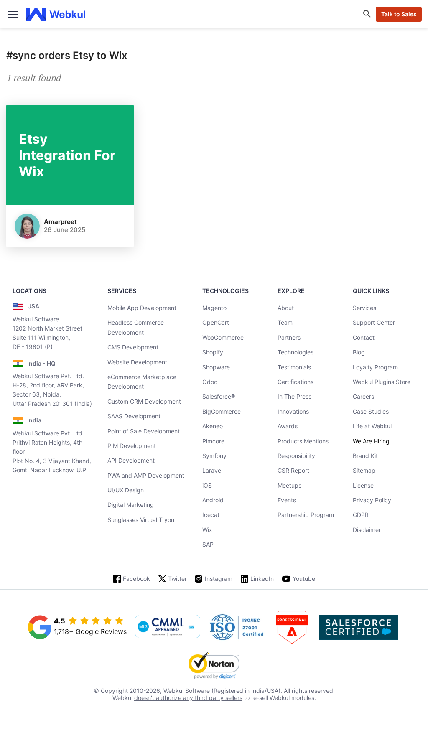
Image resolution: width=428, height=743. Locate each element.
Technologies (295, 352)
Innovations (293, 411)
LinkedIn (262, 578)
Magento (214, 307)
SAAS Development (133, 416)
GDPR (361, 514)
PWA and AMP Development (145, 475)
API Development (131, 460)
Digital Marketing (130, 504)
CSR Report (293, 470)
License (363, 485)
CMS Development (132, 347)
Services (364, 307)
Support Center (374, 322)
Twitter (177, 578)
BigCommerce (221, 411)
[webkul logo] (56, 14)
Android (213, 500)
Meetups (289, 485)
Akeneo (212, 426)
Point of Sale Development (143, 431)
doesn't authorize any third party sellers (188, 697)
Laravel (212, 470)
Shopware (216, 367)
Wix (207, 529)
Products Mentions (303, 441)
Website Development (137, 362)
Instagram (218, 578)
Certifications (295, 381)
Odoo (209, 381)
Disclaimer (367, 529)
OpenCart (215, 322)
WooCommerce (223, 337)
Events (287, 500)
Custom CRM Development (144, 401)
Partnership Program (306, 514)
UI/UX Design (125, 490)
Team (285, 322)
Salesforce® (218, 396)
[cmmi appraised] (167, 627)
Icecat (210, 514)
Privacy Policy (372, 500)
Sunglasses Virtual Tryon (140, 519)
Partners (289, 337)
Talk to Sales (399, 14)
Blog (359, 352)
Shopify (212, 352)
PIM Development (131, 445)
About (286, 307)
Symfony (214, 455)
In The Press (294, 396)
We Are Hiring (371, 441)
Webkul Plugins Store (381, 381)
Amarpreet (60, 222)
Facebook (136, 578)
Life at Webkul (372, 426)
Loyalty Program (375, 367)
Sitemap (364, 470)
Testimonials (294, 367)
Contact (363, 337)
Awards (288, 426)
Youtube (304, 578)
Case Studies (371, 411)
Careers (363, 396)
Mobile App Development (141, 307)
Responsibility (296, 455)
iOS (207, 485)
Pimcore (213, 441)
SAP (208, 544)
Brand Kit (365, 455)
